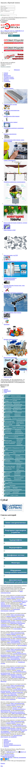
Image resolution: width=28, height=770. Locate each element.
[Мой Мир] (6, 759)
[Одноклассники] (4, 759)
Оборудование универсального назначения (13, 698)
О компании (7, 81)
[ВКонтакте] (1, 759)
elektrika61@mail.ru (9, 754)
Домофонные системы (16, 675)
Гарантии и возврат (9, 78)
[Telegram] (8, 759)
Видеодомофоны (22, 645)
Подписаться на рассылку (7, 756)
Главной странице (11, 598)
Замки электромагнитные (17, 596)
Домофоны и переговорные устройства (11, 621)
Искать (3, 386)
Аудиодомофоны (17, 628)
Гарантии (6, 746)
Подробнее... (5, 20)
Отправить (3, 22)
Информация (7, 75)
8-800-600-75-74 (22, 752)
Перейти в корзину (6, 66)
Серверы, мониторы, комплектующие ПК (12, 692)
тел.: (6, 30)
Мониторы (3, 681)
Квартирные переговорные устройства (10, 610)
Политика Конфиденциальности (12, 745)
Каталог (6, 74)
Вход (10, 35)
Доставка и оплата (9, 77)
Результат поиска (8, 743)
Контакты (6, 80)
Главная (6, 73)
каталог (19, 599)
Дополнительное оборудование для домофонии (13, 717)
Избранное (17, 69)
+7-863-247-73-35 (10, 752)
